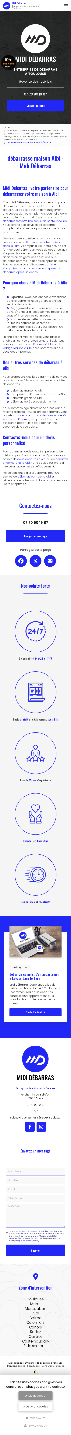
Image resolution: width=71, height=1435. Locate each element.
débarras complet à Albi (34, 476)
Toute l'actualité (35, 1012)
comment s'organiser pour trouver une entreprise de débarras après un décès (31, 268)
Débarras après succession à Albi (33, 401)
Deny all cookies (36, 1406)
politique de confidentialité (26, 1240)
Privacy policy (37, 1426)
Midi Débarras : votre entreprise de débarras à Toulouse (34, 130)
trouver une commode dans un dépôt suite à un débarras (35, 417)
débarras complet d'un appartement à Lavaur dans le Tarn (35, 976)
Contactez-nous (36, 105)
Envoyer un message (35, 536)
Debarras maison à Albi (27, 390)
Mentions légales (16, 1365)
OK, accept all (37, 1396)
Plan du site (33, 1365)
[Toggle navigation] (66, 5)
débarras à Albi (42, 344)
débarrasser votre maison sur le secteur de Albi (35, 221)
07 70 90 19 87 (35, 94)
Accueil (7, 127)
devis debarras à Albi (31, 459)
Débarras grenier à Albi (26, 398)
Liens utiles (48, 1365)
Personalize (37, 1418)
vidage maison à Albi (17, 348)
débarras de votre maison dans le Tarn (32, 244)
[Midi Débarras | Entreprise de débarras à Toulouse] (6, 5)
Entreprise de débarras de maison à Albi (38, 394)
